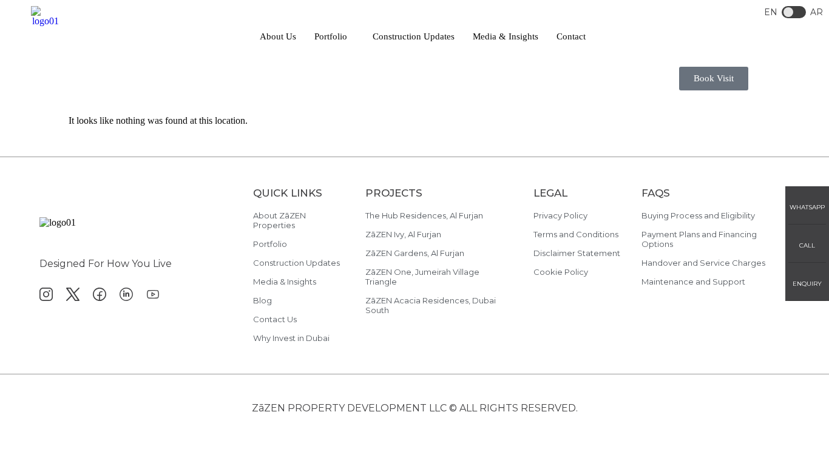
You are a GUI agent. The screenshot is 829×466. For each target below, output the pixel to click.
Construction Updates (414, 36)
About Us (278, 36)
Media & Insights (505, 36)
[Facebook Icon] (99, 294)
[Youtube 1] (153, 294)
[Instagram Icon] (46, 294)
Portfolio (330, 36)
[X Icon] (73, 294)
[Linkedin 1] (126, 294)
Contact (571, 36)
